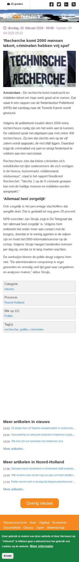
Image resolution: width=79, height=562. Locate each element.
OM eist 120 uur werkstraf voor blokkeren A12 (37, 441)
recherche (11, 329)
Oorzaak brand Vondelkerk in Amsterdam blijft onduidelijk (43, 468)
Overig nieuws (39, 503)
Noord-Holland (14, 302)
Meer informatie (41, 546)
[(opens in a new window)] (52, 5)
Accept (8, 555)
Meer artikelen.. (13, 448)
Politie (8, 316)
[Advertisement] (39, 361)
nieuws (9, 289)
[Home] (21, 16)
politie (24, 329)
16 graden (16, 4)
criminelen (36, 329)
